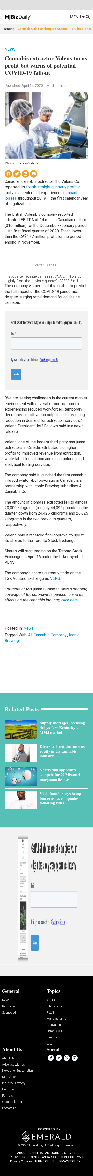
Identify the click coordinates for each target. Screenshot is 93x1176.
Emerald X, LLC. (39, 1145)
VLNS (55, 578)
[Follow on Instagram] (75, 1058)
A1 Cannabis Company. (47, 635)
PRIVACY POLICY (69, 1161)
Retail (50, 1012)
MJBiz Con (9, 1077)
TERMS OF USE (45, 1161)
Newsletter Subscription (17, 1070)
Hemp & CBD (55, 1031)
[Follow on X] (67, 1058)
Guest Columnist (13, 1102)
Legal (50, 1043)
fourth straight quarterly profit (51, 187)
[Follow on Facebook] (51, 1058)
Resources (8, 1006)
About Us (8, 1058)
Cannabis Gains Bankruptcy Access (43, 29)
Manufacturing (56, 1018)
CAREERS (36, 1153)
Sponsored (9, 1012)
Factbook (8, 1089)
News (10, 49)
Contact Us (9, 1108)
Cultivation (54, 1025)
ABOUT (22, 1153)
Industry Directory (13, 1083)
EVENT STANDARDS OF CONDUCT (52, 1157)
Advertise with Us (13, 1064)
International (55, 1006)
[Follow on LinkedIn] (59, 1058)
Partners (7, 1095)
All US (51, 1000)
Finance (52, 1037)
